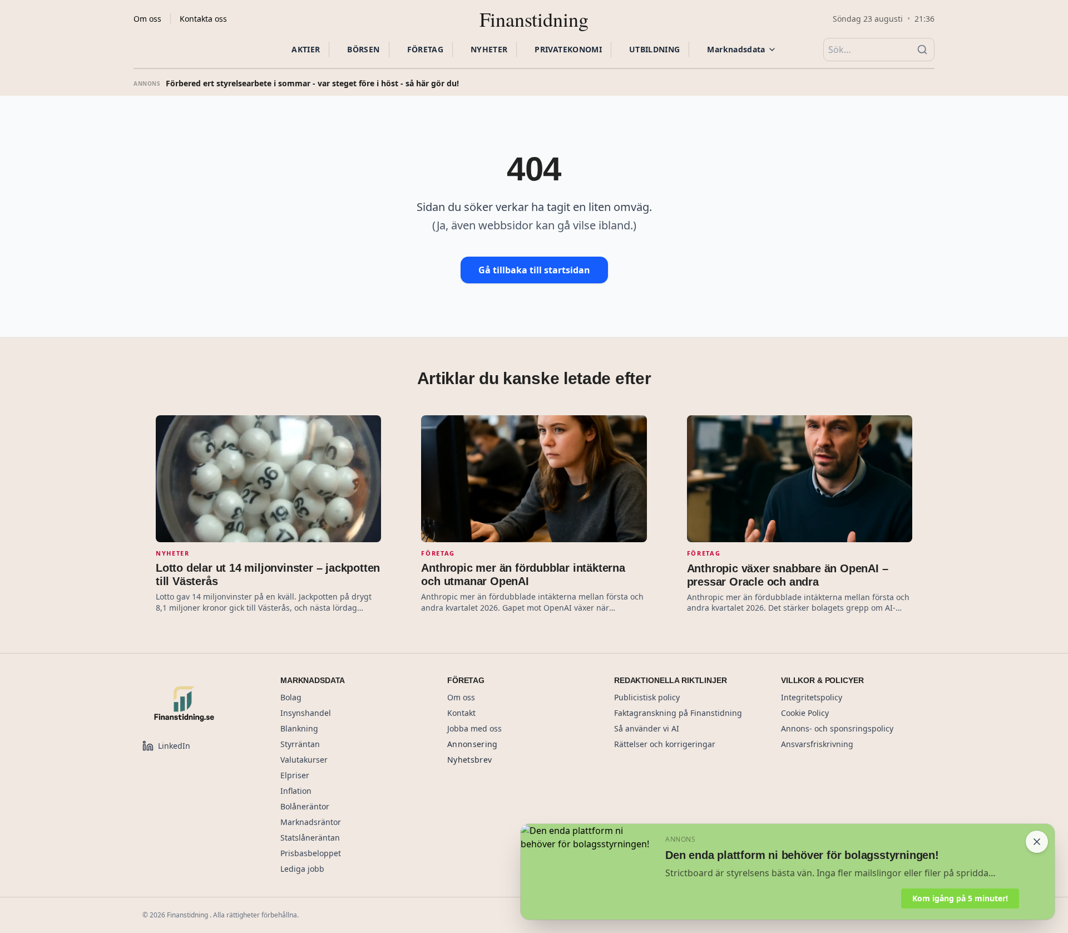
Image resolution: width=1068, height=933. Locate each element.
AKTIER (305, 49)
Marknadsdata (736, 49)
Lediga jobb (302, 868)
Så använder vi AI (646, 728)
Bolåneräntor (304, 806)
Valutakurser (304, 759)
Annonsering (472, 744)
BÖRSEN (363, 49)
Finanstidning (534, 19)
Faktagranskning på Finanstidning (678, 713)
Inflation (296, 790)
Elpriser (294, 775)
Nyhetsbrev (469, 759)
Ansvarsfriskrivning (817, 744)
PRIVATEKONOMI (568, 49)
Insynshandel (305, 713)
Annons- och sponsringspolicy (837, 728)
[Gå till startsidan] (198, 703)
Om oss (147, 18)
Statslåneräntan (310, 837)
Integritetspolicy (811, 697)
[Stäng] (1037, 842)
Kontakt (461, 713)
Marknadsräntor (310, 822)
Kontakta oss (203, 18)
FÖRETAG (425, 49)
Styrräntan (300, 744)
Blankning (299, 728)
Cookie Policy (805, 713)
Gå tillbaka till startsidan (534, 270)
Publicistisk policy (647, 697)
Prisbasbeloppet (310, 853)
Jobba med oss (474, 728)
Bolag (290, 697)
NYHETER (489, 49)
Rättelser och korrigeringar (664, 744)
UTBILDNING (654, 49)
